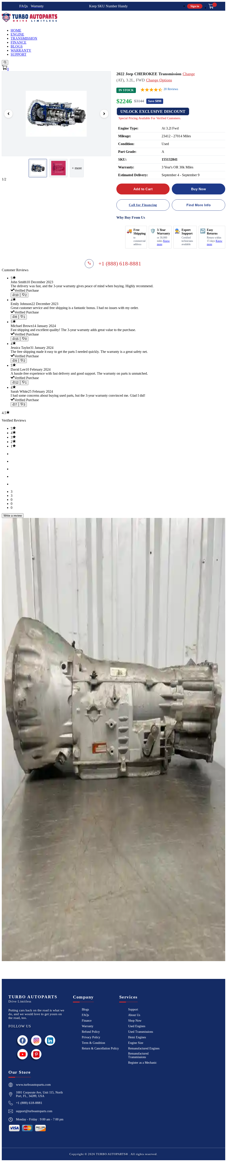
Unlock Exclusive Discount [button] (153, 111)
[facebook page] (23, 1040)
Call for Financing (143, 205)
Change (189, 74)
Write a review (13, 515)
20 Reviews (171, 89)
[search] (5, 62)
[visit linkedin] (50, 1040)
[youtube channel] (23, 1054)
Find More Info (198, 205)
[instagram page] (36, 1040)
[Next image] (104, 113)
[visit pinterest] (36, 1054)
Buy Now (198, 189)
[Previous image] (8, 113)
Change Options (159, 80)
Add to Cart (143, 189)
